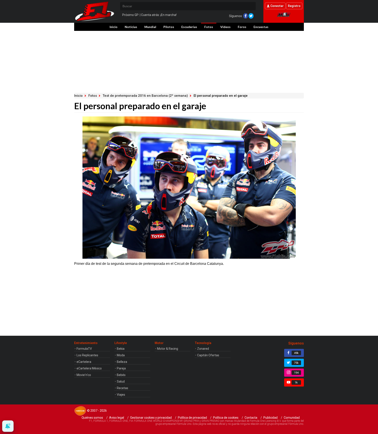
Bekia (120, 348)
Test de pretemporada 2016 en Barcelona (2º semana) (145, 96)
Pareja (121, 368)
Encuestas (261, 27)
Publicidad (270, 417)
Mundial (150, 27)
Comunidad (292, 417)
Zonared (203, 348)
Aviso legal (116, 417)
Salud (121, 381)
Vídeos (225, 27)
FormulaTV (84, 348)
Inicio (113, 27)
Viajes (121, 394)
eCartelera (84, 362)
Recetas (122, 388)
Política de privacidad (192, 417)
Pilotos (168, 27)
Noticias (131, 27)
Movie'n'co (84, 375)
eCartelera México (89, 368)
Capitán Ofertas (208, 355)
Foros (242, 27)
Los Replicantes (87, 355)
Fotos (208, 27)
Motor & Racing (167, 348)
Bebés (121, 375)
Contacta (251, 417)
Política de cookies (225, 417)
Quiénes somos (92, 417)
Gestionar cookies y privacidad (151, 417)
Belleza (122, 362)
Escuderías (189, 27)
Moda (121, 355)
